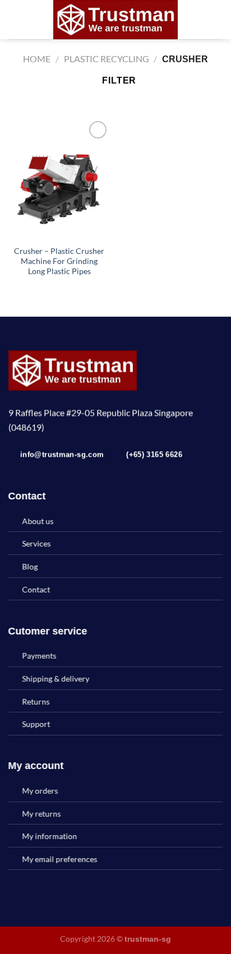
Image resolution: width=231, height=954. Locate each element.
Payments (39, 655)
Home (36, 58)
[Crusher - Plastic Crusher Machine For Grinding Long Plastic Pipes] (59, 179)
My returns (41, 813)
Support (36, 724)
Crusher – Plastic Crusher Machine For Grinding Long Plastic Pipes (59, 261)
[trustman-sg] (115, 19)
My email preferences (60, 859)
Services (36, 544)
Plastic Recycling (106, 58)
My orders (40, 790)
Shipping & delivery (56, 678)
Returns (36, 701)
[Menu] (15, 19)
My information (49, 836)
